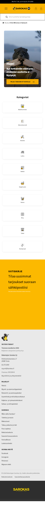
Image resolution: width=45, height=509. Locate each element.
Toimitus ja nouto (7, 418)
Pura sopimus (6, 429)
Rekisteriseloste (7, 432)
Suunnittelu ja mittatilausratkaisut (13, 397)
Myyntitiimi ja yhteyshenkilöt (11, 376)
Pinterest (5, 461)
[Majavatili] (41, 8)
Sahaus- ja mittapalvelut (10, 404)
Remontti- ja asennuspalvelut (12, 393)
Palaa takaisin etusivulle (20, 82)
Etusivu (7, 23)
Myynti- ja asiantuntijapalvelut (12, 389)
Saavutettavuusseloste (10, 436)
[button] (36, 8)
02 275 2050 (5, 365)
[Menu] (6, 9)
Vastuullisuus (6, 440)
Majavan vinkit (6, 464)
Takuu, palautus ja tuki (9, 425)
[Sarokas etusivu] (22, 337)
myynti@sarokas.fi (8, 368)
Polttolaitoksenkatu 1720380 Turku (9, 360)
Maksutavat (6, 421)
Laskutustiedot (7, 443)
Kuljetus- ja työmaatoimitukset (12, 400)
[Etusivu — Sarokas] (21, 8)
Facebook (5, 453)
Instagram (5, 457)
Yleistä (4, 386)
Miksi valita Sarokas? (8, 414)
